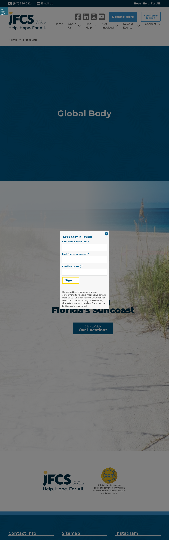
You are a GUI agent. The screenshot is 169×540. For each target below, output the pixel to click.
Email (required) (72, 266)
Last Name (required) (75, 254)
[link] (4, 11)
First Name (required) (75, 241)
